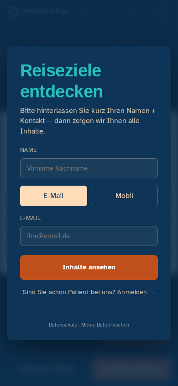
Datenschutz (63, 325)
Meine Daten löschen (105, 325)
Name (28, 150)
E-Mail (53, 195)
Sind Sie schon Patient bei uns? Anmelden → (89, 292)
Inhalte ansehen (89, 267)
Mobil (124, 195)
